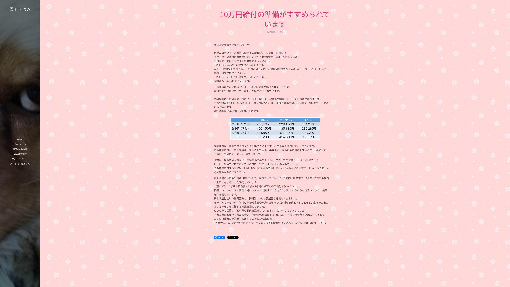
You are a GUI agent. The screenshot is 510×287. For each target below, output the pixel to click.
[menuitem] (20, 139)
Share (220, 237)
